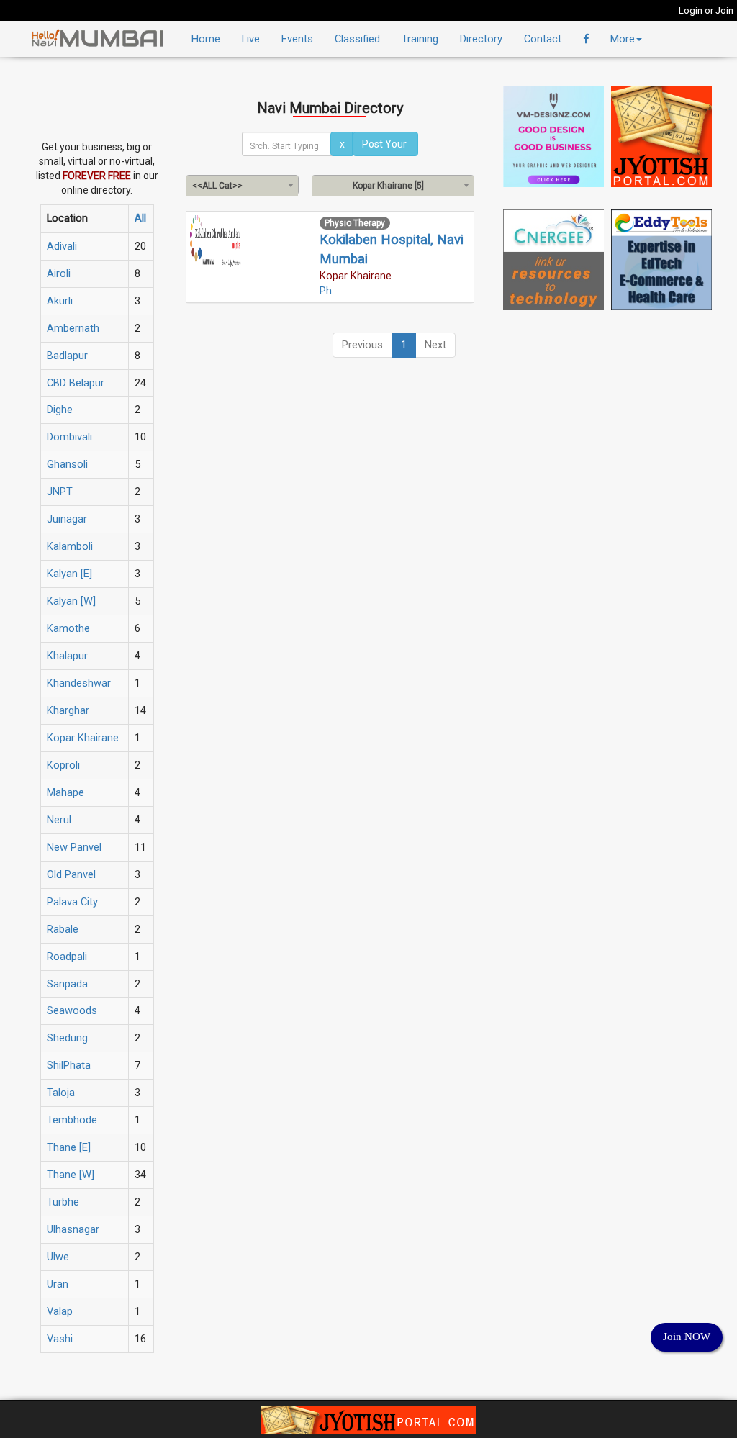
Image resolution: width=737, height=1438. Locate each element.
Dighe (60, 409)
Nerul (59, 819)
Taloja (61, 1092)
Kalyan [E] (69, 573)
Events (297, 38)
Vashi (60, 1338)
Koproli (63, 765)
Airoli (59, 273)
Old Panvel (71, 874)
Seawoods (72, 1010)
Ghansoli (67, 464)
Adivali (62, 246)
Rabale (62, 929)
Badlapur (67, 355)
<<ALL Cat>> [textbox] (217, 186)
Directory (481, 38)
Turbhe (63, 1201)
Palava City (72, 901)
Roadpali (67, 956)
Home (205, 38)
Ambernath (73, 328)
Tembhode (72, 1119)
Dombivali (69, 436)
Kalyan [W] (71, 600)
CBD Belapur (75, 382)
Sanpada (67, 983)
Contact (542, 38)
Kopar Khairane (83, 737)
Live (251, 38)
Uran (57, 1284)
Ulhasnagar (73, 1229)
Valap (60, 1311)
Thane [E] (69, 1147)
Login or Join (706, 10)
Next (435, 344)
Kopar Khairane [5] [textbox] (388, 186)
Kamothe (68, 628)
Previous (362, 344)
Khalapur (67, 655)
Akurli (60, 300)
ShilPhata (69, 1065)
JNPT (60, 491)
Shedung (67, 1037)
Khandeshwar (79, 683)
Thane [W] (70, 1174)
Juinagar (67, 518)
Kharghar (68, 710)
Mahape (65, 792)
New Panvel (74, 847)
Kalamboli (70, 546)
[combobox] (242, 185)
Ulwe (58, 1256)
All (140, 218)
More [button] (622, 38)
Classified (357, 38)
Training (420, 38)
